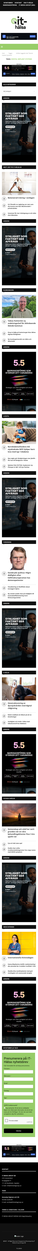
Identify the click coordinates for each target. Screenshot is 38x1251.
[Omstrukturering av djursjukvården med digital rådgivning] (19, 688)
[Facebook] (14, 8)
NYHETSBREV (8, 3)
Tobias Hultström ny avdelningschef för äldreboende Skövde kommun (22, 323)
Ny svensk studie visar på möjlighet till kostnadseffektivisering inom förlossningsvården (21, 596)
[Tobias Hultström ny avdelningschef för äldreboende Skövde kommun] (19, 306)
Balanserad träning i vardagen (21, 198)
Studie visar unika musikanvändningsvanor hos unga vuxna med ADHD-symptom (21, 850)
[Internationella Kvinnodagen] (19, 943)
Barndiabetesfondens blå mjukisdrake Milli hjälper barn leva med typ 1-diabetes (21, 449)
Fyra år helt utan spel (15, 843)
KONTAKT (18, 3)
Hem (3, 53)
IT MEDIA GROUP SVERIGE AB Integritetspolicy (17, 1216)
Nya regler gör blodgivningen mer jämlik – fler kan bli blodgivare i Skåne (22, 459)
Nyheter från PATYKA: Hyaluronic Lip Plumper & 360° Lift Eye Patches (20, 466)
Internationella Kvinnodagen (20, 957)
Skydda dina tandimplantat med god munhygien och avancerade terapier (20, 972)
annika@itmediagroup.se (15, 1202)
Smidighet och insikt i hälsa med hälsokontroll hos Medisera (19, 722)
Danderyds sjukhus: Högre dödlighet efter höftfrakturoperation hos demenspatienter (19, 576)
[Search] (36, 47)
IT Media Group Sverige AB (23, 1242)
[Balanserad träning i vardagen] (19, 183)
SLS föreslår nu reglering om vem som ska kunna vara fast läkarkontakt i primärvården (20, 206)
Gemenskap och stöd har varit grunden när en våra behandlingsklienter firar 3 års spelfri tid (21, 833)
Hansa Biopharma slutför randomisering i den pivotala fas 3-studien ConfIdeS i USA (22, 965)
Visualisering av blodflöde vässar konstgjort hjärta (19, 588)
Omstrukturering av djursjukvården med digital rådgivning (20, 705)
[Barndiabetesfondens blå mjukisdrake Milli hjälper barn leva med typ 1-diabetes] (19, 432)
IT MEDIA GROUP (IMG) (27, 5)
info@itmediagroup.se (14, 1186)
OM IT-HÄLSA (28, 3)
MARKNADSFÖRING (10, 5)
